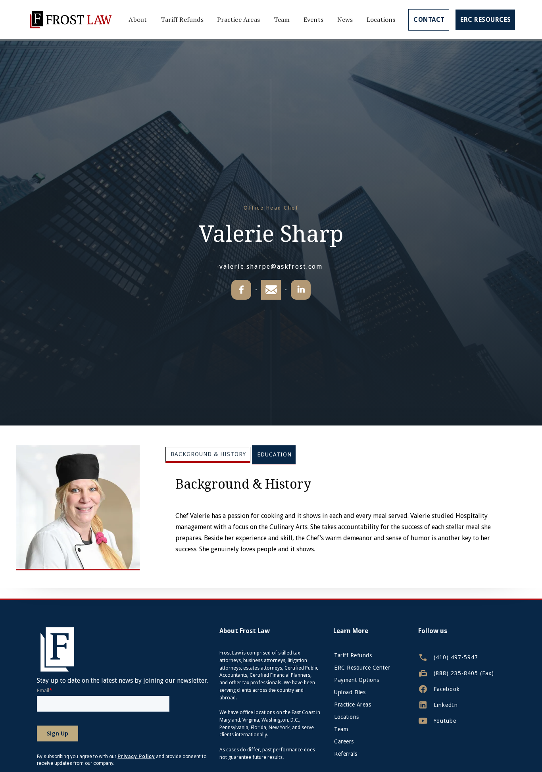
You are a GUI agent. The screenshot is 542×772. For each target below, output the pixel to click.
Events (313, 19)
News (345, 19)
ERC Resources (485, 19)
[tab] (208, 455)
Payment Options (356, 680)
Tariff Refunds (182, 19)
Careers (344, 741)
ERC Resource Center (362, 667)
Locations (381, 19)
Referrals (345, 754)
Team (282, 19)
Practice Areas (238, 19)
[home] (70, 19)
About (138, 19)
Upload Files (349, 692)
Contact (429, 19)
